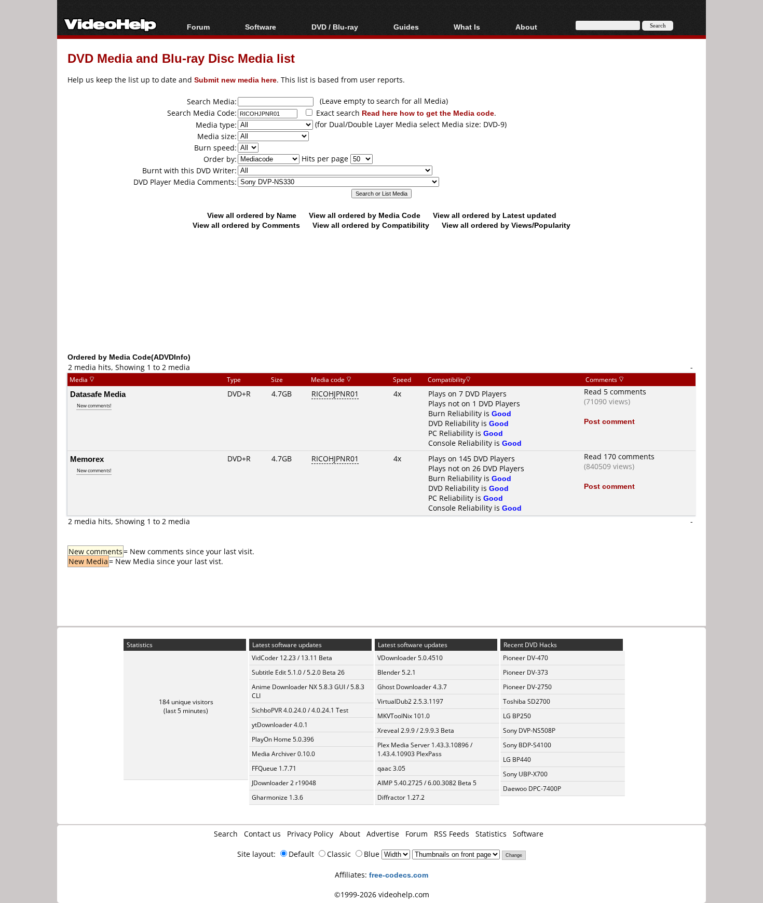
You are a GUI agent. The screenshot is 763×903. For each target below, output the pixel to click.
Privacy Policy (310, 834)
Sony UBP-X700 (525, 774)
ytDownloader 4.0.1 (280, 724)
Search (226, 834)
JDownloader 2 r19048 (284, 782)
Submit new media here (235, 80)
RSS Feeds (451, 834)
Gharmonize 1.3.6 (277, 797)
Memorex (87, 459)
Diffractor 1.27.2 (401, 797)
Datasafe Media (98, 394)
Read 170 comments (619, 456)
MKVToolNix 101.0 (403, 716)
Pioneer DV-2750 (527, 686)
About (349, 834)
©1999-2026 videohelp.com (381, 894)
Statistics (491, 834)
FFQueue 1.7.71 (274, 768)
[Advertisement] (381, 309)
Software (260, 27)
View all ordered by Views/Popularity (506, 225)
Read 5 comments (615, 391)
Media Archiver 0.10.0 (283, 753)
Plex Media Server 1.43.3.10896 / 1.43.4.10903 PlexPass (424, 749)
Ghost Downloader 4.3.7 (412, 686)
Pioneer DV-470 (525, 657)
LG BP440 (517, 759)
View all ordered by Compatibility (370, 225)
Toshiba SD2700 (526, 701)
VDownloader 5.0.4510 (410, 657)
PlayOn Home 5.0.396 (283, 739)
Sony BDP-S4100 (527, 745)
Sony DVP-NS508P (529, 730)
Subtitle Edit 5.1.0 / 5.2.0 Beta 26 (298, 672)
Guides (406, 27)
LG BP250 (517, 716)
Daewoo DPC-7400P (532, 788)
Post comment (609, 421)
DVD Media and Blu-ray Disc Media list (181, 57)
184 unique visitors (186, 701)
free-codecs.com (398, 875)
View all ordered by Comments (246, 225)
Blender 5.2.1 (396, 672)
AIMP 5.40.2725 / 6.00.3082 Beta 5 (426, 782)
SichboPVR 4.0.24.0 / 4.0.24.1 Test (300, 710)
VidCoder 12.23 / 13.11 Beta (292, 657)
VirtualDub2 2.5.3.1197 (410, 701)
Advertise (382, 834)
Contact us (262, 834)
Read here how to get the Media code (428, 113)
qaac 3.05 (391, 768)
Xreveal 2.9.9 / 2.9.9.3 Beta (415, 730)
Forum (198, 27)
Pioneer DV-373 (525, 672)
